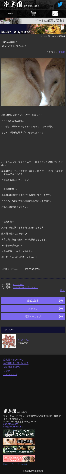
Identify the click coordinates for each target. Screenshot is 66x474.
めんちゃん (18, 284)
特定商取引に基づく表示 (16, 363)
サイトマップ (10, 374)
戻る (62, 290)
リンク (6, 370)
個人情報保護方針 (12, 367)
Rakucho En (8, 464)
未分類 (61, 52)
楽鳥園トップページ (13, 359)
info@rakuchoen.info (13, 426)
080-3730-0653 (10, 424)
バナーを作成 (21, 464)
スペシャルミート (25, 340)
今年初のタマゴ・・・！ (25, 287)
